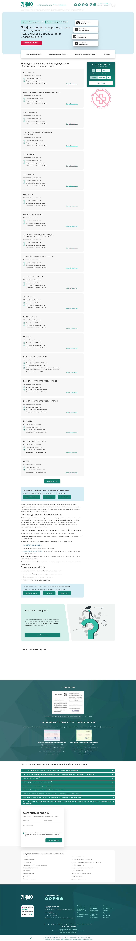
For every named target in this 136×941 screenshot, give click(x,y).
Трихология (26, 876)
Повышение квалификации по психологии (35, 865)
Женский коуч (29, 297)
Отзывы (107, 54)
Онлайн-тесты (94, 917)
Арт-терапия (28, 175)
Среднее (102, 77)
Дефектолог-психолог (33, 277)
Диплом (83, 23)
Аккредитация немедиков (94, 915)
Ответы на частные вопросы (85, 54)
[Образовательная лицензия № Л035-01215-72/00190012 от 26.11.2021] (68, 702)
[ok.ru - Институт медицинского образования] (83, 4)
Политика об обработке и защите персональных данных (68, 931)
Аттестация (93, 905)
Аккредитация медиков (94, 911)
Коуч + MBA (28, 421)
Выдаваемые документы (57, 54)
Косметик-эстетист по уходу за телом (40, 401)
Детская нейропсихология (30, 868)
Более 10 (105, 70)
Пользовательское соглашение (68, 929)
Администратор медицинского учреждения (37, 133)
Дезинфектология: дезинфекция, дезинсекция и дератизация (38, 236)
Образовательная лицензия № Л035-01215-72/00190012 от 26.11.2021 (68, 716)
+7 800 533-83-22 (103, 4)
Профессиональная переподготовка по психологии (86, 862)
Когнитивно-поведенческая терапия (82, 868)
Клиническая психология (35, 357)
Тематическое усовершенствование (83, 913)
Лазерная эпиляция (77, 876)
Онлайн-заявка (31, 497)
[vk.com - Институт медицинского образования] (75, 4)
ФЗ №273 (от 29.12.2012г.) (32, 545)
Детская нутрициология (78, 879)
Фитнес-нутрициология (30, 879)
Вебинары (80, 916)
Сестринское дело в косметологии (81, 873)
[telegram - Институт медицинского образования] (86, 4)
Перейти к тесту (42, 635)
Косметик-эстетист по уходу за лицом (40, 381)
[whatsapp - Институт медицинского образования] (90, 4)
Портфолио (93, 908)
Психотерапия (27, 862)
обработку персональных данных (42, 833)
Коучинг (27, 461)
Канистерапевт (30, 317)
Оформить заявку (31, 43)
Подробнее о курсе (72, 84)
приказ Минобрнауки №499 (32, 551)
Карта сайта (106, 915)
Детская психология (77, 870)
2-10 (98, 70)
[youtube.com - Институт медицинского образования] (79, 4)
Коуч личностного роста (34, 441)
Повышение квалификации (81, 910)
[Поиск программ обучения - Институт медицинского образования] (94, 4)
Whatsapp (64, 497)
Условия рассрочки (33, 54)
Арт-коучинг (29, 155)
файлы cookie (58, 937)
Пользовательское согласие (68, 932)
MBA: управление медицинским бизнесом (42, 92)
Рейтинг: (24, 914)
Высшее (94, 77)
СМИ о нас (106, 917)
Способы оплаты (108, 908)
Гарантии (105, 913)
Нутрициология (27, 857)
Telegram (49, 497)
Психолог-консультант (78, 857)
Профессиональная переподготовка (82, 906)
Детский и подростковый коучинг (38, 257)
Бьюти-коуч (28, 195)
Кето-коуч (27, 337)
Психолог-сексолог (28, 859)
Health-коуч (28, 72)
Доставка (106, 910)
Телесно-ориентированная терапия (82, 859)
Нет (109, 77)
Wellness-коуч (30, 113)
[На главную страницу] (27, 4)
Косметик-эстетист (28, 873)
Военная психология (32, 215)
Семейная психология (78, 865)
